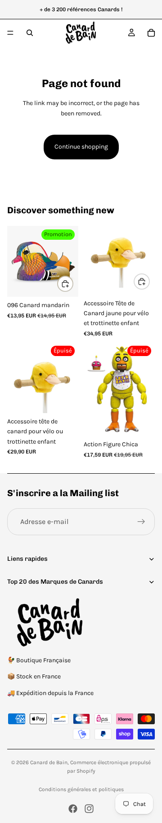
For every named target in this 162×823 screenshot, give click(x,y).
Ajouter (72, 283)
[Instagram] (89, 808)
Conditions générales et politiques (81, 789)
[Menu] (10, 32)
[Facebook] (73, 808)
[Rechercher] (30, 33)
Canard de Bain (49, 762)
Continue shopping (81, 146)
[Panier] (151, 33)
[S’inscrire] (141, 521)
